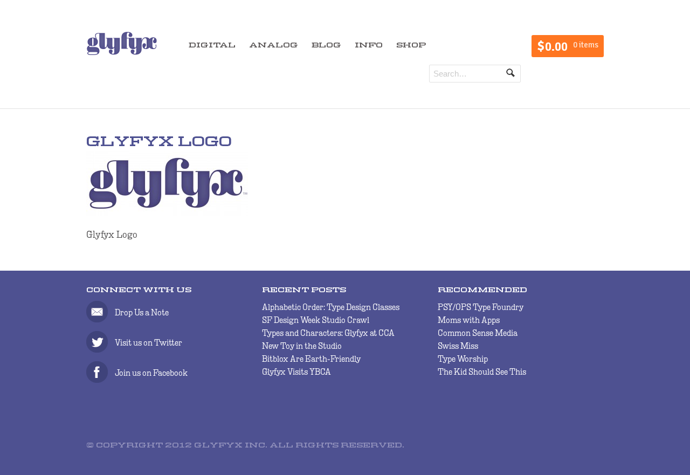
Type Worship (463, 358)
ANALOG (273, 45)
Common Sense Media (478, 333)
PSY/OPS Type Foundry (480, 307)
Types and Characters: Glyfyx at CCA (328, 333)
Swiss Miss (458, 345)
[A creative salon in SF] (121, 42)
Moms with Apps (469, 320)
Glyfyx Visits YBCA (296, 371)
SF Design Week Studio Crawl (315, 320)
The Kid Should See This (482, 371)
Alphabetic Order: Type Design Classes (330, 307)
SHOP (411, 45)
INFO (369, 45)
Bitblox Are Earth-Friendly (311, 358)
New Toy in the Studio (302, 345)
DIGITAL (212, 45)
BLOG (326, 45)
